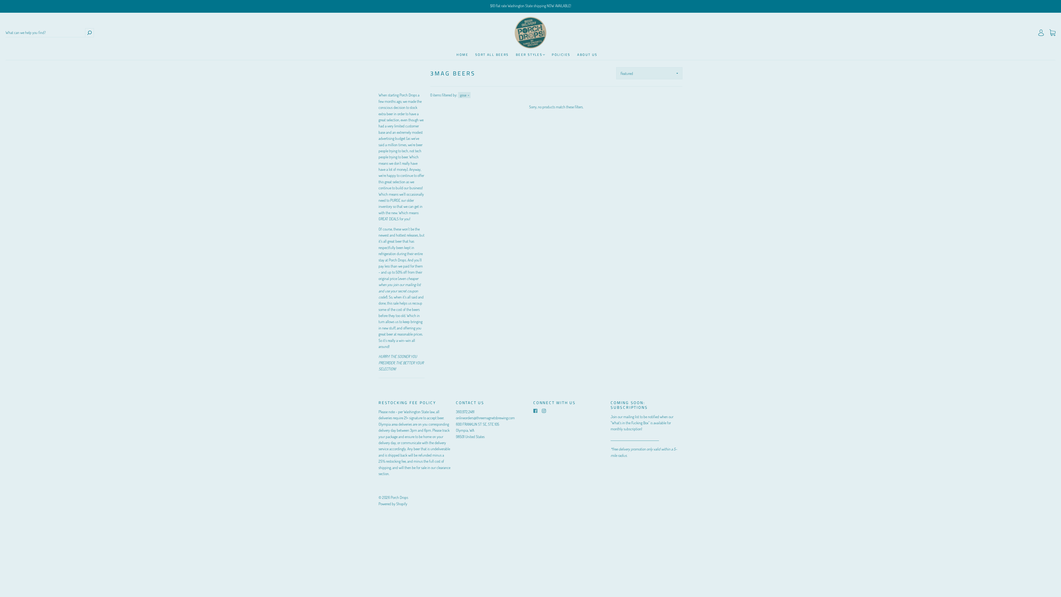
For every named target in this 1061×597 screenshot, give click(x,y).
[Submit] (89, 32)
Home (462, 55)
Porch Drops (399, 497)
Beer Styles (529, 55)
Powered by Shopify (393, 503)
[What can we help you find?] (45, 32)
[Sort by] (649, 73)
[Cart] (1052, 32)
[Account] (1041, 32)
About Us (587, 55)
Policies (561, 55)
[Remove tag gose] (464, 95)
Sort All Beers (492, 55)
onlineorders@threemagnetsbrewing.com (485, 417)
